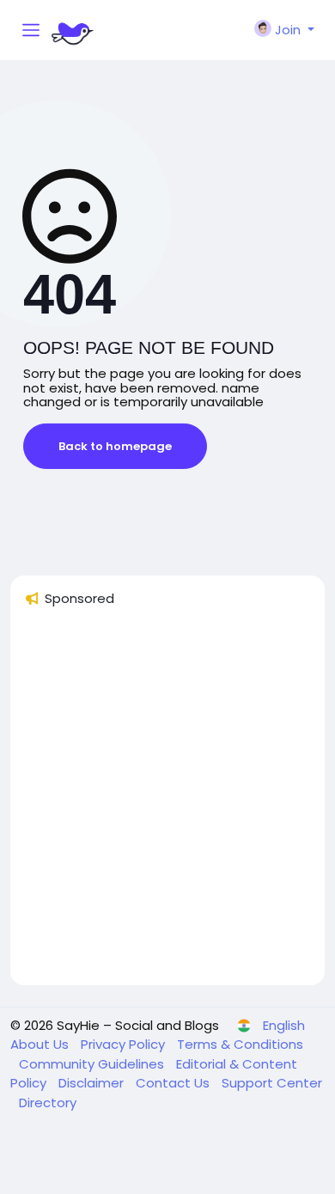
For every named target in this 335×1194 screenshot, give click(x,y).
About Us (41, 1044)
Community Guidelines (93, 1064)
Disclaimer (92, 1083)
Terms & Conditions (240, 1044)
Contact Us (174, 1083)
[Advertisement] (167, 804)
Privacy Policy (124, 1044)
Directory (47, 1102)
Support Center (272, 1083)
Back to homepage (115, 446)
